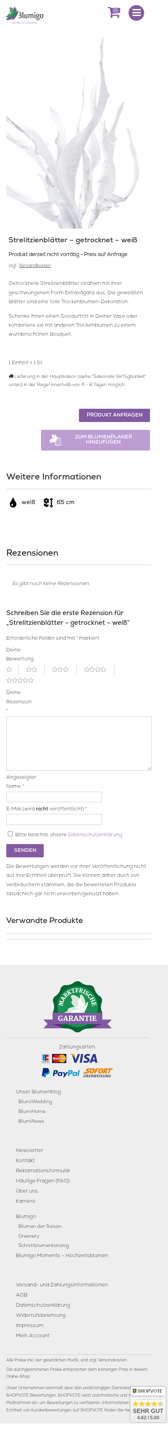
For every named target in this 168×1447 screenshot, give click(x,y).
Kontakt (25, 1161)
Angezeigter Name (17, 782)
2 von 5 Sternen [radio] (35, 669)
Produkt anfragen (115, 415)
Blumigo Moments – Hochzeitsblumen (62, 1256)
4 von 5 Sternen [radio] (99, 669)
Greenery (28, 1236)
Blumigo (26, 1217)
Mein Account (33, 1336)
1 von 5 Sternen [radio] (12, 669)
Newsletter (29, 1151)
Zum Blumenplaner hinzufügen (103, 440)
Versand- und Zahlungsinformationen (62, 1285)
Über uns (27, 1191)
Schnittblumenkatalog (43, 1245)
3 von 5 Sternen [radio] (64, 669)
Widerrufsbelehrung (41, 1315)
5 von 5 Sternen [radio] (24, 680)
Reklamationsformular (43, 1171)
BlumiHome (31, 1111)
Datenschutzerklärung (95, 835)
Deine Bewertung (17, 655)
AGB (21, 1295)
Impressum (29, 1326)
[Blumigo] (24, 15)
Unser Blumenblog (38, 1092)
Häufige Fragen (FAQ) (43, 1181)
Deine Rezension (17, 702)
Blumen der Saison (39, 1226)
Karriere (26, 1201)
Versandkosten (35, 266)
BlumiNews (31, 1121)
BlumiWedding (35, 1102)
